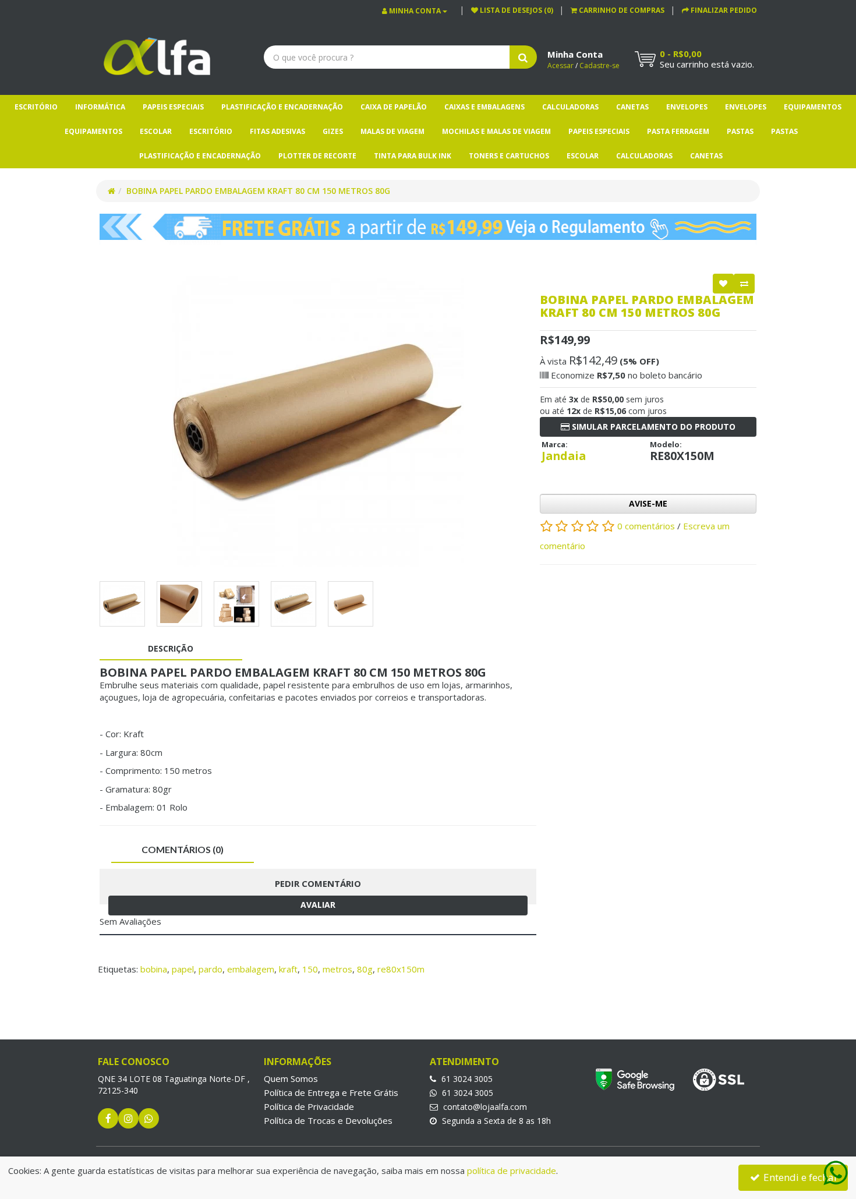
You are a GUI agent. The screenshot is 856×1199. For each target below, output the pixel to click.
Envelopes (687, 107)
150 (310, 969)
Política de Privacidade (309, 1106)
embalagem (250, 969)
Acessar (560, 65)
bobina (153, 969)
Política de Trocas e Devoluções (328, 1120)
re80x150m (401, 969)
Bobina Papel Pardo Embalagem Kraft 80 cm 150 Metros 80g (258, 190)
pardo (210, 969)
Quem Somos (291, 1078)
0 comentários (647, 526)
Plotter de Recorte (317, 156)
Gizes (333, 131)
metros (337, 969)
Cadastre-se (599, 65)
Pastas (740, 131)
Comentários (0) (183, 849)
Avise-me (648, 503)
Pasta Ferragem (678, 131)
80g (365, 969)
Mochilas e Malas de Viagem (496, 131)
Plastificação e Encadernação (282, 107)
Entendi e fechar (799, 1177)
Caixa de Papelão (393, 107)
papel (183, 969)
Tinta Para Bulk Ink (412, 156)
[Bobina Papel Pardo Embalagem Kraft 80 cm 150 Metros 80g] (318, 422)
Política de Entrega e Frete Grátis (331, 1092)
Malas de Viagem (392, 131)
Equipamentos (812, 107)
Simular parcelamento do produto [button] (652, 426)
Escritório (36, 107)
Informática (100, 107)
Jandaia (564, 456)
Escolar (156, 131)
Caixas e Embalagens (484, 107)
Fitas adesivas (277, 131)
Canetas (632, 107)
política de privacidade (511, 1170)
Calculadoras (570, 107)
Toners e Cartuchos (509, 156)
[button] (617, 10)
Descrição (170, 648)
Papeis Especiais (173, 107)
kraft (288, 969)
